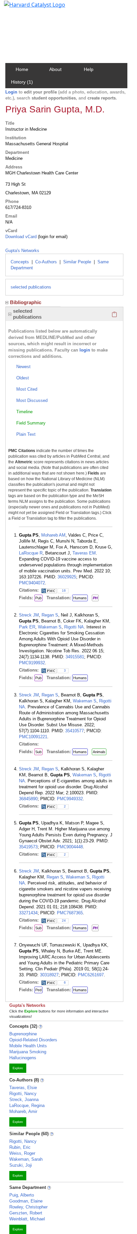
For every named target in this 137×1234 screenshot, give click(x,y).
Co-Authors (46, 261)
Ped (38, 990)
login (84, 350)
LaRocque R (31, 553)
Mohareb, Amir (23, 1111)
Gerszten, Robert (25, 1212)
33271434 (28, 912)
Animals (99, 752)
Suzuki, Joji (20, 1165)
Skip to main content (28, 8)
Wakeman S (50, 626)
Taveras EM (84, 553)
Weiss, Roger (22, 1153)
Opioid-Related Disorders (33, 1039)
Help (88, 69)
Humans (80, 598)
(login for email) (52, 236)
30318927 (49, 974)
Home (22, 69)
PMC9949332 (70, 798)
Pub (38, 598)
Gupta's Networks (22, 250)
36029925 (67, 576)
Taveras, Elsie (23, 1087)
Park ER (27, 626)
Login (11, 92)
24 (64, 920)
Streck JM (29, 615)
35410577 (74, 730)
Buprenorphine (23, 1033)
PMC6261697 (91, 974)
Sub (38, 752)
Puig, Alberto (21, 1195)
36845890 (28, 798)
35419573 (28, 846)
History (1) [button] (22, 82)
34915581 (75, 656)
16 (64, 590)
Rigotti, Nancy (23, 1093)
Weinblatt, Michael (27, 1218)
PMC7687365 (70, 912)
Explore (18, 1068)
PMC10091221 (33, 736)
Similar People (77, 261)
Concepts (20, 261)
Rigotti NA (74, 626)
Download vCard (21, 236)
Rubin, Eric (20, 1147)
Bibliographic (25, 302)
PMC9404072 (32, 582)
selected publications (31, 287)
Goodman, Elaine (26, 1201)
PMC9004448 (70, 846)
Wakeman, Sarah (26, 1159)
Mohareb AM (53, 535)
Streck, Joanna (24, 1099)
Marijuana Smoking (27, 1051)
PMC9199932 (32, 662)
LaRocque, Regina (27, 1105)
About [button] (55, 69)
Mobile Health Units (28, 1045)
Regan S (50, 615)
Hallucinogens (22, 1057)
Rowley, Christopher (28, 1206)
